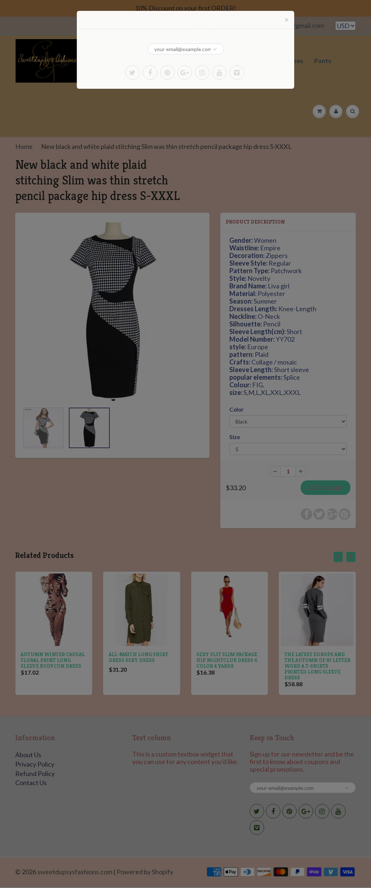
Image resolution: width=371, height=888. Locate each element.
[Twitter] (132, 72)
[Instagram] (202, 72)
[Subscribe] (214, 49)
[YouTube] (219, 72)
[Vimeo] (237, 72)
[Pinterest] (167, 72)
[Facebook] (150, 72)
